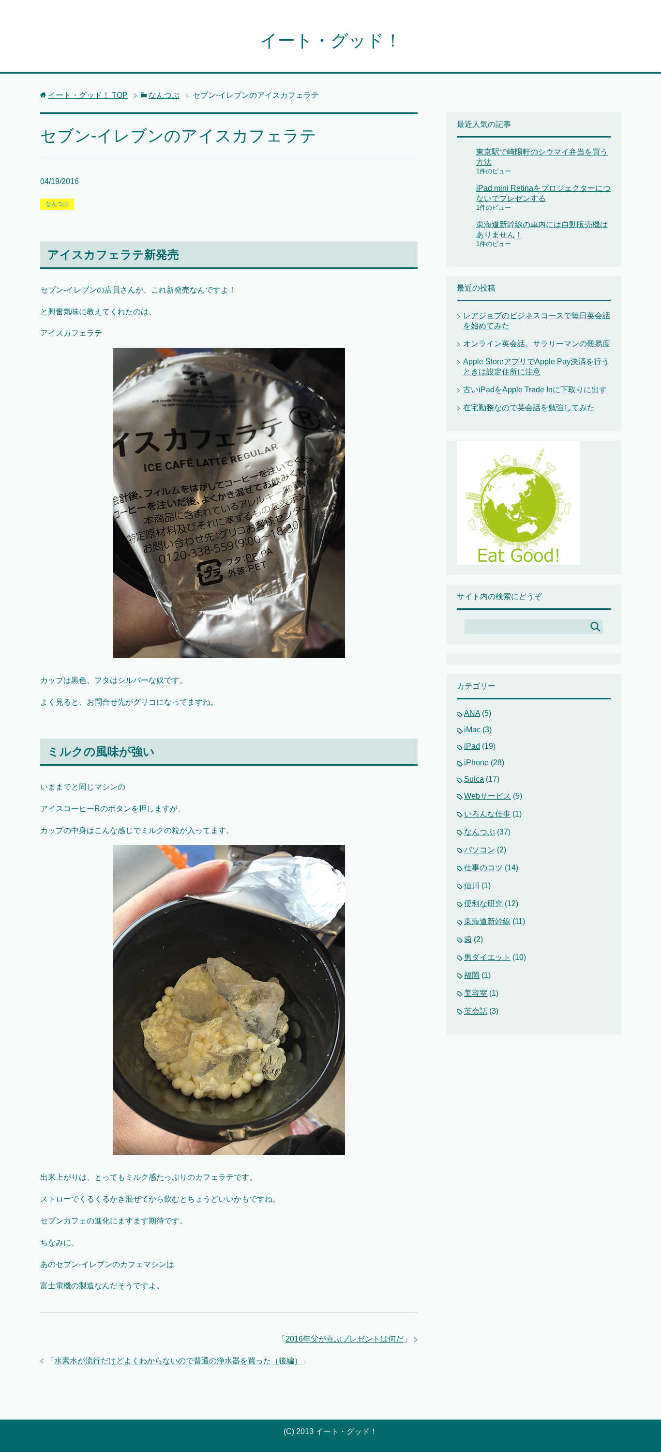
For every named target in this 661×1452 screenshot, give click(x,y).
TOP (88, 95)
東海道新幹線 (487, 921)
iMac (472, 730)
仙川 (472, 885)
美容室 (475, 993)
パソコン (479, 850)
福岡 (472, 975)
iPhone (476, 762)
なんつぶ (57, 204)
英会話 (475, 1011)
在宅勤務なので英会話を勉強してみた (529, 407)
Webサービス (487, 796)
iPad (472, 746)
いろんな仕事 (487, 814)
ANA (472, 713)
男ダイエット (487, 957)
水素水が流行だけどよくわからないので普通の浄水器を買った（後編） (178, 1361)
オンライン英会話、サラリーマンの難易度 (536, 344)
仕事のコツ (483, 868)
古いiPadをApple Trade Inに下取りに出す (535, 390)
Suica (474, 779)
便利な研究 (483, 903)
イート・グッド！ (331, 40)
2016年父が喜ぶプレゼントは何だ (344, 1339)
